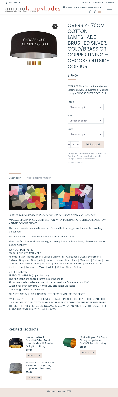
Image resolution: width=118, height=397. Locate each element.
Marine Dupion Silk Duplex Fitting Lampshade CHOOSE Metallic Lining (94, 340)
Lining (70, 128)
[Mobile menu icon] (109, 9)
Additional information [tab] (39, 177)
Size (70, 115)
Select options (34, 355)
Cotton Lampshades (87, 153)
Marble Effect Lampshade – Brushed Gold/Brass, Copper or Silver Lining (40, 365)
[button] (55, 26)
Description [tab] (15, 177)
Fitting (71, 101)
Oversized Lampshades (85, 158)
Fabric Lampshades (85, 156)
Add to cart (92, 144)
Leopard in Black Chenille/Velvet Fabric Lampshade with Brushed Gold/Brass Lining (40, 342)
